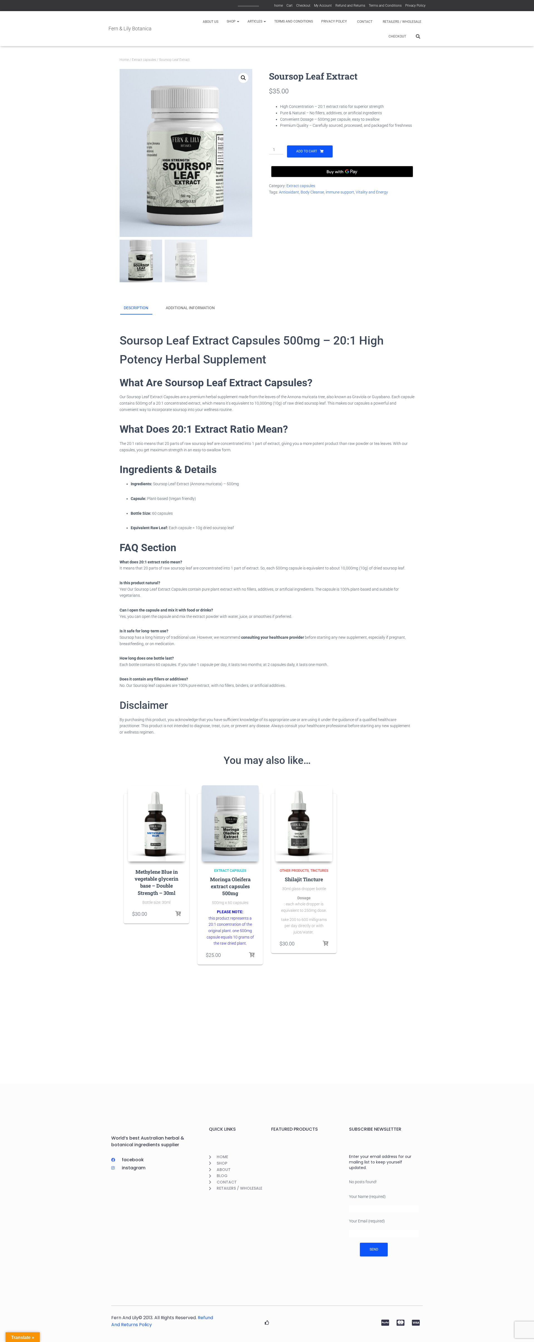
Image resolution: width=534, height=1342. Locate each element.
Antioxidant (289, 192)
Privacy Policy (415, 6)
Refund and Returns (350, 6)
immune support (340, 192)
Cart (289, 6)
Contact (364, 22)
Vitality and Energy (372, 192)
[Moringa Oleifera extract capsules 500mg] (230, 823)
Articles (255, 21)
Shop (231, 21)
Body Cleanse (312, 192)
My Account (323, 6)
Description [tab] (136, 308)
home (278, 6)
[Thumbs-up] (267, 1322)
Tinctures (319, 871)
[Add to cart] (178, 914)
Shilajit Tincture (304, 879)
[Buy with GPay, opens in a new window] (342, 171)
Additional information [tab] (190, 308)
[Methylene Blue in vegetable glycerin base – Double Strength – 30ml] (156, 823)
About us (210, 22)
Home (124, 60)
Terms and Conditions (385, 6)
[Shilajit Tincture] (303, 823)
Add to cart (306, 151)
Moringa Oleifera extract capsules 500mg (230, 886)
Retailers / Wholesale (401, 22)
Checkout (303, 6)
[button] (237, 21)
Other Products (294, 871)
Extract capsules (144, 60)
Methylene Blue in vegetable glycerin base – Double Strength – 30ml (156, 882)
